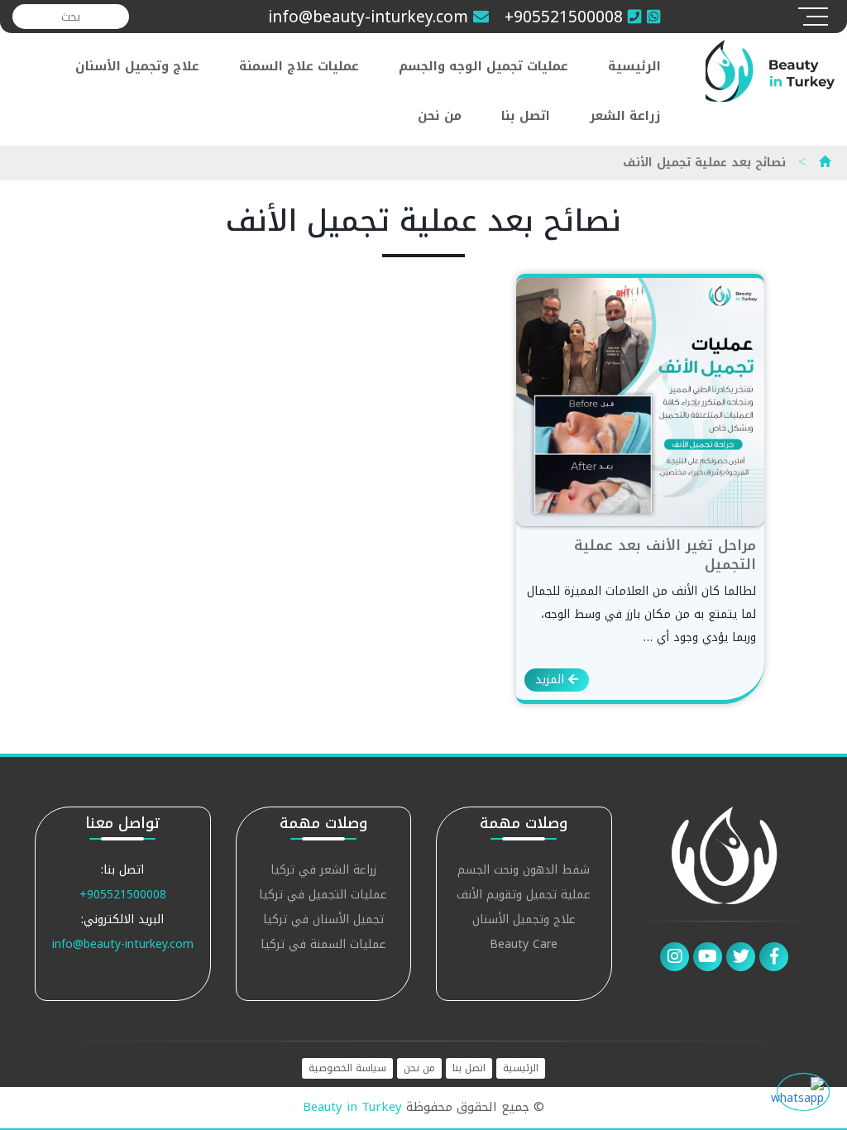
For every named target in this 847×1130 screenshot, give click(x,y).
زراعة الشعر (625, 115)
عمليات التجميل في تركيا (323, 896)
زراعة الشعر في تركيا (323, 871)
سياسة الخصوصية (347, 1068)
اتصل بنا (525, 115)
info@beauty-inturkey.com (123, 944)
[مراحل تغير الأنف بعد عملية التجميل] (640, 401)
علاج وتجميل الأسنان (137, 66)
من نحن (440, 115)
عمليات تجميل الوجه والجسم (483, 66)
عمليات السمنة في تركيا (323, 945)
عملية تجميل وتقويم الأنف (524, 896)
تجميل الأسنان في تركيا (323, 921)
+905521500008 (122, 894)
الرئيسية (634, 66)
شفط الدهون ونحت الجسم (523, 871)
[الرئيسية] (824, 162)
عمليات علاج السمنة (299, 66)
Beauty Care (523, 945)
